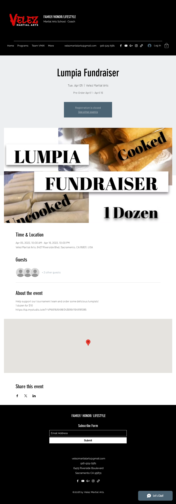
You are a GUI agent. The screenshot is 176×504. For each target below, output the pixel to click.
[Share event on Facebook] (17, 395)
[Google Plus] (131, 45)
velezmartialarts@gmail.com (80, 45)
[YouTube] (126, 45)
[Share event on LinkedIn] (34, 395)
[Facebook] (121, 45)
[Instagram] (136, 45)
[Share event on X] (25, 395)
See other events (88, 111)
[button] (166, 45)
